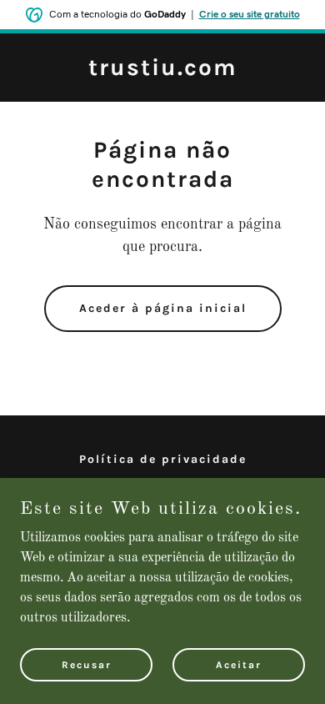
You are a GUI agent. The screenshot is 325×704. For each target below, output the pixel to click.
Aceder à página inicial (163, 308)
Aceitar (239, 664)
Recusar (87, 664)
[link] (163, 71)
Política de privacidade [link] (163, 459)
